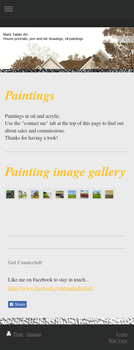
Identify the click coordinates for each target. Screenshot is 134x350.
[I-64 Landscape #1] (109, 194)
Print (18, 334)
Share (19, 304)
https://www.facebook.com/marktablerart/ (50, 287)
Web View (117, 340)
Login (121, 334)
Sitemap (33, 334)
